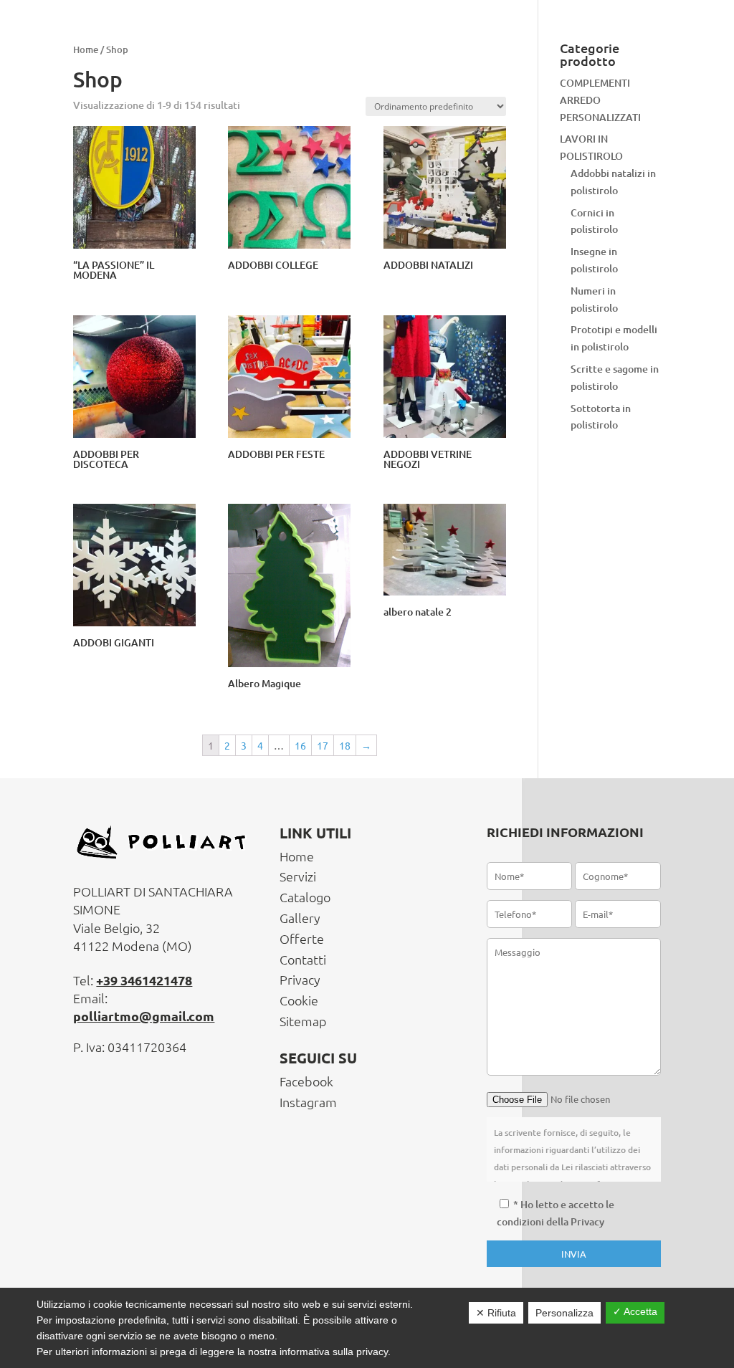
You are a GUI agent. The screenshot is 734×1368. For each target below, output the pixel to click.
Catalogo (305, 897)
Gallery (300, 917)
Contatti (303, 959)
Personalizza (564, 1313)
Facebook (306, 1081)
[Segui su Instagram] (648, 38)
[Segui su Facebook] (616, 38)
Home (297, 856)
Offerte (302, 938)
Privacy (300, 979)
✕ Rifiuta (496, 1313)
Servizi (298, 876)
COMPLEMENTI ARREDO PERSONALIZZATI (600, 100)
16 (300, 745)
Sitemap (303, 1021)
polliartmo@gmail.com (143, 1016)
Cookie (299, 1000)
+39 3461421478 (144, 980)
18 (345, 745)
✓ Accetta (635, 1311)
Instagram (308, 1102)
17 (322, 745)
